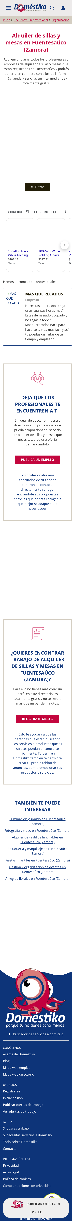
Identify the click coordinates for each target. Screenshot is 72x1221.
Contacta (10, 1148)
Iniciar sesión (13, 1098)
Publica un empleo (37, 460)
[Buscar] (52, 7)
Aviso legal (11, 1172)
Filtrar (39, 187)
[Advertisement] (36, 133)
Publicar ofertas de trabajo (23, 1105)
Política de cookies (17, 1179)
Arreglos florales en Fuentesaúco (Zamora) (37, 878)
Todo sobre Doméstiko (20, 1142)
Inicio (6, 20)
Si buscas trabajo (16, 1128)
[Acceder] (63, 7)
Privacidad (11, 1165)
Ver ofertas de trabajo (19, 1111)
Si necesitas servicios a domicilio (27, 1135)
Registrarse (11, 1091)
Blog (6, 1061)
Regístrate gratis (37, 719)
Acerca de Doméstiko (19, 1054)
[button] (8, 8)
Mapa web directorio (18, 1074)
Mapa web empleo (17, 1067)
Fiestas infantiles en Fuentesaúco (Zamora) (37, 860)
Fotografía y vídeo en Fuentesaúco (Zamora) (37, 830)
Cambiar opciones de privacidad (27, 1186)
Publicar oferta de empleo (43, 1208)
